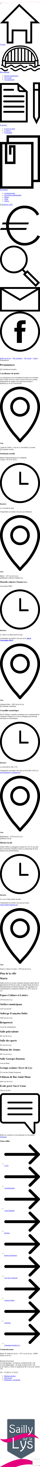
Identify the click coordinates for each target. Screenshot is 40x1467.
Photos (6, 197)
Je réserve (7, 131)
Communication (9, 193)
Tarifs (6, 199)
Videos (6, 201)
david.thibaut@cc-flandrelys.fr (10, 772)
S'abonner (3, 1137)
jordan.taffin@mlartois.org (9, 905)
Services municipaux (11, 76)
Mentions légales (10, 1376)
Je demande (8, 133)
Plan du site (8, 1378)
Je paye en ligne (9, 129)
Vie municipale (9, 80)
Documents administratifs (12, 195)
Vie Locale (8, 78)
